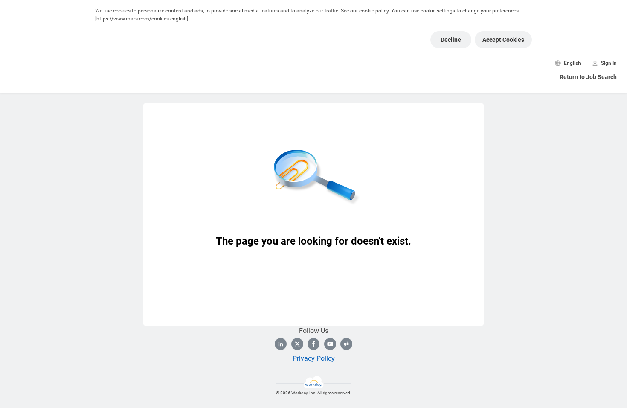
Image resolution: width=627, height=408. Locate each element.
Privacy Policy (314, 358)
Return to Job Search (588, 76)
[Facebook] (313, 344)
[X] (297, 344)
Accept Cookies (503, 39)
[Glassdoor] (346, 344)
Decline (451, 39)
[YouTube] (330, 344)
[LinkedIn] (281, 344)
